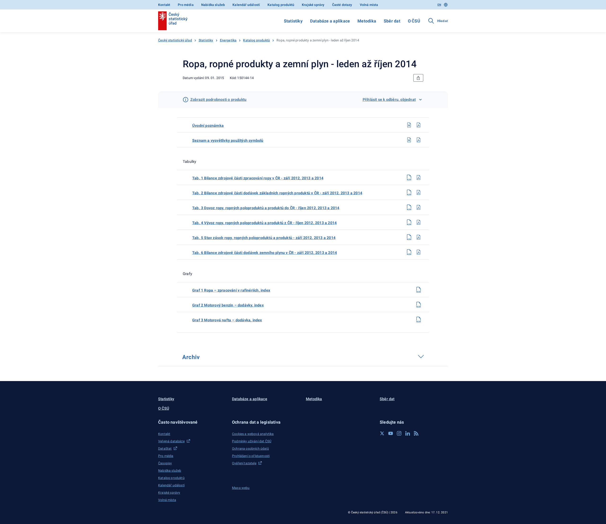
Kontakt (164, 5)
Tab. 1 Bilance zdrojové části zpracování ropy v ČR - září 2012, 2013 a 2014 (257, 178)
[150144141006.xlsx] (409, 252)
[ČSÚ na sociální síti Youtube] (390, 433)
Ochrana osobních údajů (250, 448)
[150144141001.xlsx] (409, 177)
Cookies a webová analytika (253, 434)
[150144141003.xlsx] (409, 207)
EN (439, 4)
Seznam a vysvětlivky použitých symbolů (227, 140)
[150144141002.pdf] (418, 192)
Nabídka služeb (213, 5)
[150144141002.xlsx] (409, 192)
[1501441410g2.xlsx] (418, 304)
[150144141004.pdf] (418, 222)
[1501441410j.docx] (409, 140)
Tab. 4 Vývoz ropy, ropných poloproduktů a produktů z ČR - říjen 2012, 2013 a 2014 (264, 223)
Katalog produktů (280, 5)
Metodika (366, 20)
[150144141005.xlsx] (409, 237)
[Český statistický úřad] (172, 20)
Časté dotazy (342, 5)
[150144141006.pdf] (418, 252)
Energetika (228, 40)
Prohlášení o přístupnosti (251, 456)
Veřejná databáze (171, 441)
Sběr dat (392, 20)
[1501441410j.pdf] (418, 140)
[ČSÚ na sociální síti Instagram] (399, 433)
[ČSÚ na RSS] (416, 433)
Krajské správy (313, 5)
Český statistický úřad (175, 40)
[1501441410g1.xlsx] (418, 289)
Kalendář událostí (246, 5)
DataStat (165, 448)
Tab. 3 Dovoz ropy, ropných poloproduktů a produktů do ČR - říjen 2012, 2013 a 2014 (265, 208)
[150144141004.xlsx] (409, 222)
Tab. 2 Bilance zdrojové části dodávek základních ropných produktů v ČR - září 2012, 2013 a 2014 (277, 193)
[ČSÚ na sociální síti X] (382, 433)
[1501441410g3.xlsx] (418, 319)
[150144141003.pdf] (418, 207)
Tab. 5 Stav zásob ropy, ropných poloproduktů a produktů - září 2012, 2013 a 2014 (263, 237)
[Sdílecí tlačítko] (418, 78)
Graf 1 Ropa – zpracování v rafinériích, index (231, 290)
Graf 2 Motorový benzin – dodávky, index (228, 305)
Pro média (186, 5)
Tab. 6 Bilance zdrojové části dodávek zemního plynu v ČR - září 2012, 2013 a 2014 (264, 252)
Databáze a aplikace (330, 20)
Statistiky (293, 20)
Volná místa (369, 5)
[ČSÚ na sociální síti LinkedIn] (407, 433)
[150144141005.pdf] (418, 237)
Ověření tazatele (244, 463)
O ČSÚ (414, 20)
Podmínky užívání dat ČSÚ (251, 441)
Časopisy (165, 463)
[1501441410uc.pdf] (418, 125)
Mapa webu (241, 488)
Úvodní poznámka (208, 125)
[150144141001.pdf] (418, 177)
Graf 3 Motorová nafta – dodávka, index (227, 320)
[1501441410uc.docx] (409, 125)
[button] (192, 422)
